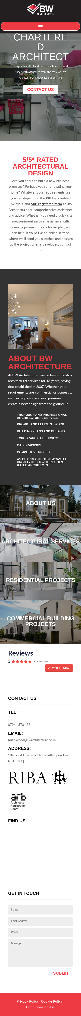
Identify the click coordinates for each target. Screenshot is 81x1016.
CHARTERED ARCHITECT (40, 47)
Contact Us (40, 89)
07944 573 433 (19, 724)
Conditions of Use (40, 1007)
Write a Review (60, 668)
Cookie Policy (52, 1001)
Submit (61, 973)
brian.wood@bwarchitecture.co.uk (32, 740)
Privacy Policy (28, 1001)
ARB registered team (46, 204)
